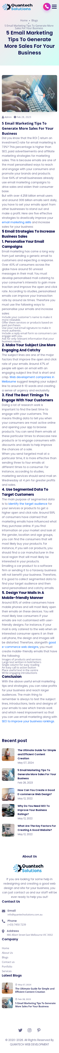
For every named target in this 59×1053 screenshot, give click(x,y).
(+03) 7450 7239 (17, 924)
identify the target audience (27, 504)
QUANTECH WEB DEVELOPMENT (29, 1044)
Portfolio (7, 966)
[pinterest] (39, 1030)
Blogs (34, 20)
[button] (54, 6)
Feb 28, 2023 (24, 117)
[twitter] (20, 1030)
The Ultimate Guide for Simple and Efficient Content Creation (37, 754)
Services (7, 971)
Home (24, 20)
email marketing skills (16, 222)
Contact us (8, 962)
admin (8, 117)
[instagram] (29, 1030)
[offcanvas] (47, 6)
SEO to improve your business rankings (28, 721)
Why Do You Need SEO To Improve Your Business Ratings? (34, 810)
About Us (7, 953)
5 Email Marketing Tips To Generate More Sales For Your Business (29, 26)
